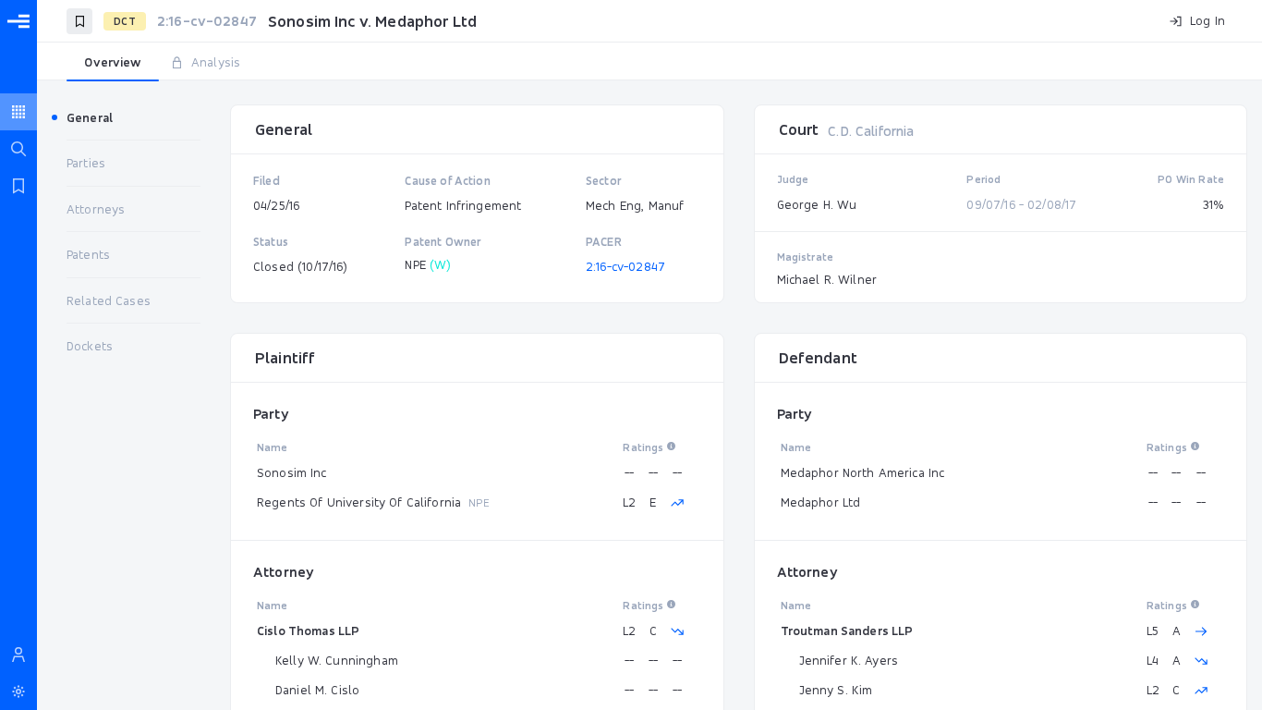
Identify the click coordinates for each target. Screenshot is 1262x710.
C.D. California (871, 131)
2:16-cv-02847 (625, 266)
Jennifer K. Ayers (849, 660)
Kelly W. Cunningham (336, 660)
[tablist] (649, 63)
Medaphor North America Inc (863, 472)
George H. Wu (817, 204)
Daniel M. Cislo (317, 689)
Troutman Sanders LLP (847, 630)
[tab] (113, 63)
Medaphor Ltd (821, 502)
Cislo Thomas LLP (308, 630)
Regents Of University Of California (359, 502)
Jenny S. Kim (836, 689)
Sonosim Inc (292, 472)
